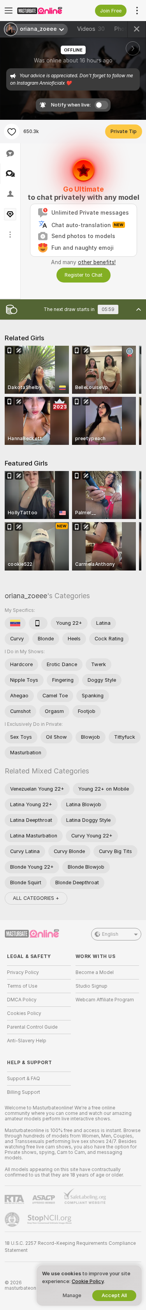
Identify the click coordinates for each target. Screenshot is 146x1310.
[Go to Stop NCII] (50, 1219)
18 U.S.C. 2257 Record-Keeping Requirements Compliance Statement (70, 1247)
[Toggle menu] (8, 10)
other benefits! (97, 262)
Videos (91, 28)
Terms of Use (22, 986)
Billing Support (23, 1092)
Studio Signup (91, 986)
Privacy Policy (23, 972)
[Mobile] (38, 623)
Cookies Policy (24, 1013)
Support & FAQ (23, 1078)
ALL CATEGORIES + (36, 898)
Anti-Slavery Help (26, 1040)
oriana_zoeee (26, 596)
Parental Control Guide (32, 1027)
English (110, 934)
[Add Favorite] (11, 131)
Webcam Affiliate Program (105, 999)
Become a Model (95, 972)
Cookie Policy (88, 1281)
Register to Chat (83, 275)
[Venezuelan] (15, 623)
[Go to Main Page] (45, 10)
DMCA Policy (22, 999)
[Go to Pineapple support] (13, 1219)
